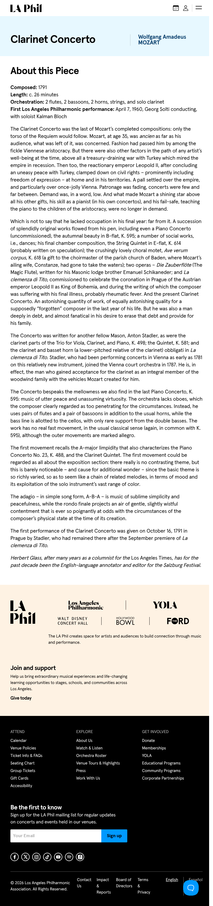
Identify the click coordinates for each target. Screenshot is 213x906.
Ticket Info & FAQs (26, 756)
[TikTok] (47, 857)
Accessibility (21, 786)
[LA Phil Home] (26, 8)
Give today (20, 698)
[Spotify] (69, 857)
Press (80, 771)
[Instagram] (36, 857)
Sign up (114, 836)
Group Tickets (22, 771)
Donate (148, 741)
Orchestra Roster (91, 756)
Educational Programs (161, 763)
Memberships (154, 748)
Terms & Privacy (144, 886)
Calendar (18, 741)
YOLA (147, 756)
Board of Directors (124, 883)
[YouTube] (58, 857)
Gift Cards (19, 778)
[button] (199, 8)
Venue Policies (23, 748)
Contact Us (84, 883)
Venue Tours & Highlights (98, 763)
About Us (84, 741)
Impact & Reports (104, 886)
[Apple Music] (80, 857)
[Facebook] (14, 857)
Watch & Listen (89, 748)
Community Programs (161, 771)
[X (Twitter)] (25, 857)
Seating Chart (22, 763)
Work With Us (88, 778)
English (172, 880)
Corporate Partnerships (163, 778)
